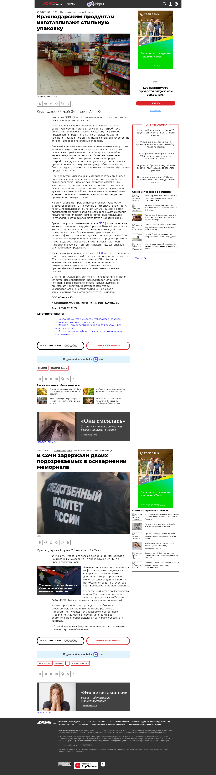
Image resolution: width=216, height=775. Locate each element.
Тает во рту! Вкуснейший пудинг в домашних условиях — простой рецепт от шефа (160, 217)
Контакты (83, 725)
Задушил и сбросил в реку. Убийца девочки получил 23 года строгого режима (155, 168)
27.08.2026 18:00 (44, 451)
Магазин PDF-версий (119, 722)
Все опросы (155, 111)
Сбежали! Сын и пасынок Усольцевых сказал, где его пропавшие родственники (162, 565)
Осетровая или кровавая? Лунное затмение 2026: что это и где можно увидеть (155, 179)
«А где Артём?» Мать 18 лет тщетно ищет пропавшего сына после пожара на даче (161, 198)
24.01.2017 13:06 (43, 12)
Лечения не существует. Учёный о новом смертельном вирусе (160, 525)
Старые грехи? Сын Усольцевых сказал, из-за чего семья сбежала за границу (161, 555)
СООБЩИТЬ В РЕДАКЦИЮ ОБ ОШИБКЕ (145, 725)
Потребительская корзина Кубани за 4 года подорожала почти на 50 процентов (65, 391)
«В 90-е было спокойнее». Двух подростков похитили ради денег (160, 235)
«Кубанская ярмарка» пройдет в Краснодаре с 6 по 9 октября (110, 390)
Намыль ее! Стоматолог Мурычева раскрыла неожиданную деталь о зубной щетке (160, 227)
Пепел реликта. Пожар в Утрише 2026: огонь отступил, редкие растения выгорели (156, 156)
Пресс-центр (89, 722)
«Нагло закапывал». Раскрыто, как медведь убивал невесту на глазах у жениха (161, 246)
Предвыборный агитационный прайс (108, 725)
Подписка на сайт (66, 725)
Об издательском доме (69, 722)
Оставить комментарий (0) (108, 346)
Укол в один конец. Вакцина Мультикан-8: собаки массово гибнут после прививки (156, 144)
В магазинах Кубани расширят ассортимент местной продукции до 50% (65, 400)
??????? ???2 (139, 257)
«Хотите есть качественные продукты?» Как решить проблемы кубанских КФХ (108, 400)
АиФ (56, 97)
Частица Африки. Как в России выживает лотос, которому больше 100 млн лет (161, 207)
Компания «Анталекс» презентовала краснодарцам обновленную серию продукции (88, 320)
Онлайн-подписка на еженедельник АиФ (151, 722)
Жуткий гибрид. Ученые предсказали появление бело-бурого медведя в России (162, 516)
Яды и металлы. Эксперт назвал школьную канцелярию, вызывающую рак (159, 545)
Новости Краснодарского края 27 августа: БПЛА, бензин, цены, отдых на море (156, 133)
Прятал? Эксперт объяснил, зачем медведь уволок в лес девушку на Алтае (160, 536)
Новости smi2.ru (46, 442)
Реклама (102, 722)
